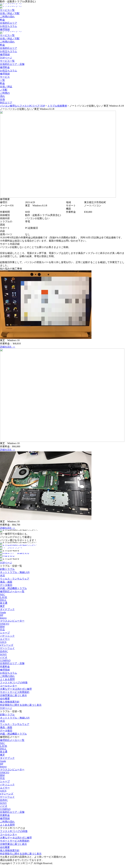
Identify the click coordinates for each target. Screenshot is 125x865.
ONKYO (4, 624)
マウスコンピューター (12, 620)
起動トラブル (7, 569)
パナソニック (7, 636)
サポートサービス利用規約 (14, 692)
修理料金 (5, 67)
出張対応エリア (8, 23)
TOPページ (6, 57)
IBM (2, 626)
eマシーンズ (6, 645)
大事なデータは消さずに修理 (16, 689)
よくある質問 (7, 679)
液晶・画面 (6, 582)
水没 (2, 575)
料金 (2, 19)
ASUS (3, 642)
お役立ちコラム (8, 26)
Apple (3, 612)
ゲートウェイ (7, 648)
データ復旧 (6, 585)
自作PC (4, 651)
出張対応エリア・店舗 (12, 64)
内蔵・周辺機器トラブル (13, 588)
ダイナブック (7, 609)
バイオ (3, 657)
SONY (3, 654)
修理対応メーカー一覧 (12, 591)
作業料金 (5, 666)
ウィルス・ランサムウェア (14, 578)
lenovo (3, 618)
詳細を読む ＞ (7, 346)
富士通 (3, 603)
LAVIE (3, 597)
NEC (2, 594)
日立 (2, 629)
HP (1, 615)
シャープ (5, 632)
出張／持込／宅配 (10, 13)
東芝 (2, 606)
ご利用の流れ (7, 16)
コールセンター (8, 685)
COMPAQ (5, 660)
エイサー (5, 639)
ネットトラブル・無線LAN (15, 572)
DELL (3, 600)
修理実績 (5, 29)
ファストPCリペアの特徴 (13, 682)
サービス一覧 (7, 10)
